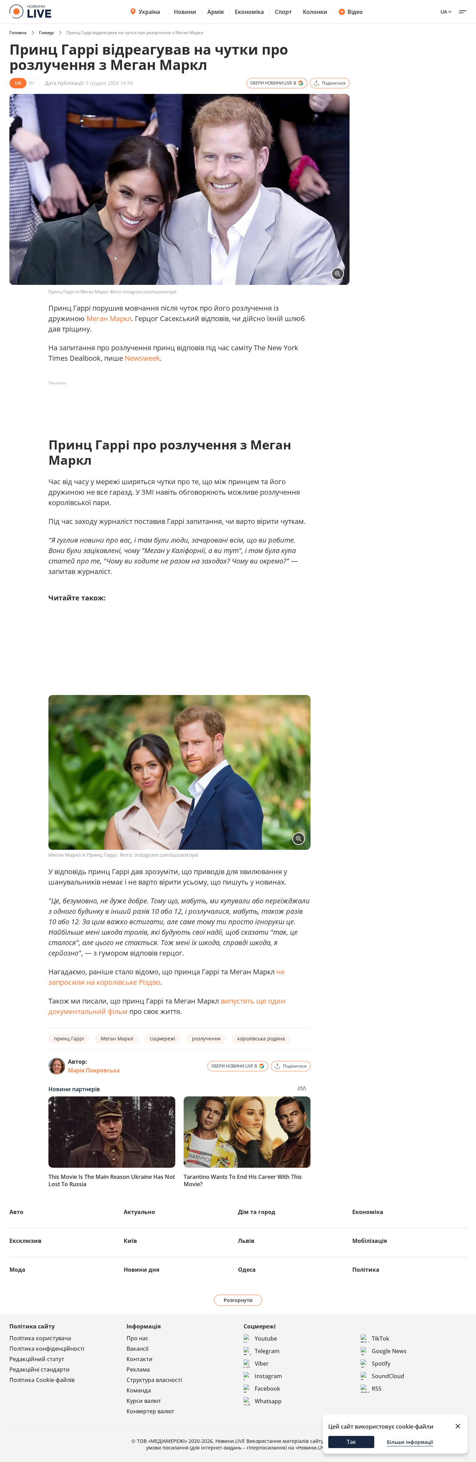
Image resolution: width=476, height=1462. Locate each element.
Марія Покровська (94, 1070)
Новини (185, 12)
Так (351, 1442)
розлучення (206, 1038)
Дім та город (256, 1212)
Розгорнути (238, 1300)
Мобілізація (369, 1241)
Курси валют (143, 1401)
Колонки (315, 12)
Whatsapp (268, 1401)
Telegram (267, 1351)
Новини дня (141, 1269)
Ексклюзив (25, 1241)
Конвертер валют (150, 1411)
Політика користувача (40, 1338)
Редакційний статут (36, 1359)
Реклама (138, 1369)
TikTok (380, 1338)
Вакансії (137, 1348)
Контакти (139, 1359)
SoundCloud (388, 1376)
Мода (17, 1269)
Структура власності (154, 1380)
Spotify (381, 1363)
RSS (377, 1388)
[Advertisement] (175, 404)
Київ (130, 1241)
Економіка (249, 12)
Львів (246, 1241)
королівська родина (261, 1038)
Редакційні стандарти (39, 1369)
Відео (355, 12)
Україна (149, 12)
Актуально (139, 1212)
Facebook (267, 1388)
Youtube (266, 1338)
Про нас (137, 1338)
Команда (138, 1390)
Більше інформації (410, 1442)
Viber (262, 1363)
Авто (16, 1212)
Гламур (46, 32)
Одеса (247, 1269)
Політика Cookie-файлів (42, 1380)
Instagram (268, 1376)
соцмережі (162, 1038)
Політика (365, 1269)
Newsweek (142, 358)
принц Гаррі (69, 1038)
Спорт (283, 12)
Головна (17, 32)
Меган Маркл (108, 318)
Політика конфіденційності (46, 1348)
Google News (389, 1351)
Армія (215, 12)
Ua (443, 11)
